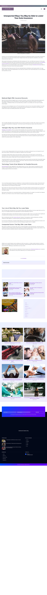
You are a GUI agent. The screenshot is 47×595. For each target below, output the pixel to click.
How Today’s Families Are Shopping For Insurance (34, 360)
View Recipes (6, 309)
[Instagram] (24, 433)
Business (26, 306)
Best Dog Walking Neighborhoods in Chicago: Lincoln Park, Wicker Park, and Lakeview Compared (34, 398)
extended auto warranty (37, 64)
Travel (26, 316)
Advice (26, 304)
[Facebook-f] (20, 433)
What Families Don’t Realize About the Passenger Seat (34, 342)
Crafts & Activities (28, 308)
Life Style (26, 313)
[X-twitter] (22, 433)
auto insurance (24, 258)
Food (26, 311)
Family (26, 309)
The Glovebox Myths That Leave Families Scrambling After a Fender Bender (15, 288)
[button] (41, 9)
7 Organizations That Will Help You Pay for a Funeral (12, 342)
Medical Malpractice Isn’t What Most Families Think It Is (12, 397)
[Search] (42, 274)
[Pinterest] (26, 433)
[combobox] (23, 274)
